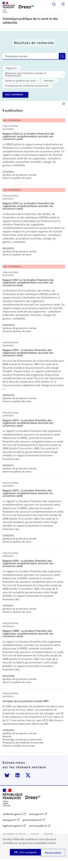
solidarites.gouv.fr (13, 814)
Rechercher (54, 4)
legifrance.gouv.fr (13, 826)
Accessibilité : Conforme (14, 833)
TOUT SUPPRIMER (14, 94)
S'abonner (48, 833)
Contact (35, 833)
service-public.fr (38, 826)
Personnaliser (53, 853)
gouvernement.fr (32, 820)
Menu (63, 4)
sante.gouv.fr (36, 814)
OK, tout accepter (25, 852)
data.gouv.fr (9, 820)
